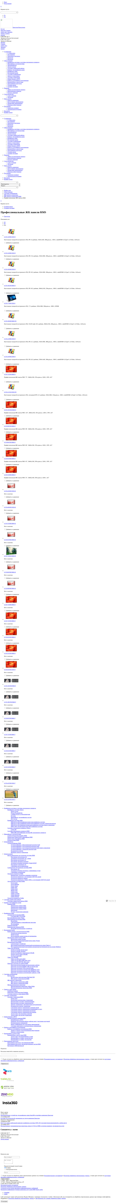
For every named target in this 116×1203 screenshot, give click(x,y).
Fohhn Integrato (15, 895)
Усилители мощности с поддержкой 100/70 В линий (26, 876)
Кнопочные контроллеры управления (22, 1000)
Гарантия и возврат (13, 108)
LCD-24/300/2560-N (10, 356)
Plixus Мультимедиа (16, 813)
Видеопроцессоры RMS (14, 942)
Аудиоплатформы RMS (14, 843)
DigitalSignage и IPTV (17, 1020)
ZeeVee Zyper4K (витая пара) (19, 950)
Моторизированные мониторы (16, 985)
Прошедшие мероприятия (14, 103)
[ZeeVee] (7, 1098)
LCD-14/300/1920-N (10, 237)
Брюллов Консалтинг (18, 27)
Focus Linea (14, 883)
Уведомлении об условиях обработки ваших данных (50, 1198)
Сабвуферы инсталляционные (19, 866)
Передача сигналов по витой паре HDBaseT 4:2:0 (25, 969)
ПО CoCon (14, 819)
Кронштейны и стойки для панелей (21, 1039)
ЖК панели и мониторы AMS (19, 981)
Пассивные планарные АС (18, 864)
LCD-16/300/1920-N (10, 253)
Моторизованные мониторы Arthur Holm (23, 986)
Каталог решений (12, 92)
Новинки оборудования (14, 105)
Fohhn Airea (14, 889)
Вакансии (10, 57)
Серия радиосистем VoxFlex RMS (17, 835)
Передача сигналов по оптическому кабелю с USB (25, 972)
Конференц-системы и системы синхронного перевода (23, 62)
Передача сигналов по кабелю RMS (17, 963)
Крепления (14, 910)
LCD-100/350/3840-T (10, 702)
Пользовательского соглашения (53, 1059)
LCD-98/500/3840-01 (10, 588)
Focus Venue (14, 886)
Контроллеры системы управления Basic (22, 1001)
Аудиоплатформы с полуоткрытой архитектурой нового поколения (30, 848)
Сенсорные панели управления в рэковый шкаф (25, 1007)
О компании (7, 51)
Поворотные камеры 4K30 (18, 907)
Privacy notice (111, 900)
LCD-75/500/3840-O (10, 604)
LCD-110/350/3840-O (10, 410)
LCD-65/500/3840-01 (10, 539)
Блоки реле (14, 998)
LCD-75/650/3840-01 (10, 556)
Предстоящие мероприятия (15, 102)
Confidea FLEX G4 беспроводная (20, 814)
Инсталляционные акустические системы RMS (21, 855)
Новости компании (13, 100)
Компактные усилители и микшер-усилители (24, 875)
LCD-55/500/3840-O (10, 475)
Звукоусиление (11, 67)
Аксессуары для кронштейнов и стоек (22, 1036)
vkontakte (6, 1192)
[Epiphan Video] (7, 1090)
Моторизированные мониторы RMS (21, 988)
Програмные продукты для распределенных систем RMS (24, 1044)
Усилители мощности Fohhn (15, 898)
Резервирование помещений (19, 1023)
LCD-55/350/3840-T (9, 767)
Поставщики (11, 54)
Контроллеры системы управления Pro (22, 1003)
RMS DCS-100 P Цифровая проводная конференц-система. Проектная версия (33, 823)
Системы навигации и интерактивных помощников (26, 1026)
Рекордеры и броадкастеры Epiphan (17, 992)
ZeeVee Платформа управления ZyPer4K (22, 953)
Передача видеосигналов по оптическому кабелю (25, 965)
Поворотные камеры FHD (18, 905)
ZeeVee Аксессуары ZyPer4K (19, 954)
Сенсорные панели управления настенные (23, 1010)
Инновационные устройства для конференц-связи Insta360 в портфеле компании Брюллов (27, 1115)
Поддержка (7, 106)
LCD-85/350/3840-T (9, 718)
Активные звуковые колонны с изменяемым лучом (25, 870)
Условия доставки (12, 86)
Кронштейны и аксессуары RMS (16, 1035)
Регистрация (7, 3)
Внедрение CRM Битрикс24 (15, 1045)
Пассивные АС (15, 869)
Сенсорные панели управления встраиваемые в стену (26, 1009)
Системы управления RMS (15, 997)
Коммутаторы (15, 934)
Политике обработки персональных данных (21, 1198)
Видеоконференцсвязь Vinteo (15, 918)
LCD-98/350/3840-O (10, 426)
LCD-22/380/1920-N (10, 339)
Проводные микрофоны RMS (16, 838)
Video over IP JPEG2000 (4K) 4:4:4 (20, 960)
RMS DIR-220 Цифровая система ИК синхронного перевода (28, 832)
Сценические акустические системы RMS (19, 867)
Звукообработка (12, 65)
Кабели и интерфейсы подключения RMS (19, 1029)
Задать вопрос (5, 1139)
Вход (5, 2)
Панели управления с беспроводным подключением (26, 1004)
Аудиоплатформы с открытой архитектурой (23, 849)
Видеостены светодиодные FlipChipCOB (23, 977)
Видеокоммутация (12, 73)
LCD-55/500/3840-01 (10, 523)
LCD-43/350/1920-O (10, 669)
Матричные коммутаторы (18, 939)
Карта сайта (39, 1189)
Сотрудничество (9, 94)
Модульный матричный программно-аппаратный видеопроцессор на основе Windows (36, 946)
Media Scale (14, 890)
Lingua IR (13, 829)
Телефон (8, 1168)
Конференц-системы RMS (15, 820)
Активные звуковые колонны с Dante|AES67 (24, 863)
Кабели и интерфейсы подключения (17, 80)
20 (4, 222)
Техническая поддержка (14, 109)
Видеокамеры (15, 924)
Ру (5, 15)
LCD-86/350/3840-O (10, 442)
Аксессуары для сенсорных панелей (21, 1013)
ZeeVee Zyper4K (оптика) (18, 951)
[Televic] (7, 1082)
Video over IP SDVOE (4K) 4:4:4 (20, 962)
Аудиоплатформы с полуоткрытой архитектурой (25, 846)
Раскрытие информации (8, 1189)
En (5, 17)
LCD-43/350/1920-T (9, 783)
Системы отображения (14, 74)
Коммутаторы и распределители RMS (18, 931)
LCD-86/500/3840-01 (10, 572)
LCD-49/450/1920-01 (10, 507)
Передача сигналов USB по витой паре (22, 968)
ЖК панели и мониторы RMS (12, 196)
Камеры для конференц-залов (16, 70)
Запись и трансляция (13, 76)
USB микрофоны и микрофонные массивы (23, 922)
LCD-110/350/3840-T (10, 686)
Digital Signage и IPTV (13, 79)
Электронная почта (11, 1169)
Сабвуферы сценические (18, 872)
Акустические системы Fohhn (16, 881)
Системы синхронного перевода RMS (18, 831)
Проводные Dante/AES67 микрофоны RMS (20, 837)
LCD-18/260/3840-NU (10, 321)
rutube (5, 1194)
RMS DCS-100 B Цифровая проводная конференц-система (28, 822)
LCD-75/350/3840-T (9, 734)
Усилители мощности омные (19, 878)
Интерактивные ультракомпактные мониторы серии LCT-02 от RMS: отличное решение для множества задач (32, 1126)
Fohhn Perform (15, 896)
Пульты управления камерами (19, 911)
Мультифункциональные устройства (21, 928)
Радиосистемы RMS (13, 840)
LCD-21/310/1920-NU (10, 392)
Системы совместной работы (15, 68)
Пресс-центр (7, 99)
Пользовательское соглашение (9, 1185)
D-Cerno (13, 816)
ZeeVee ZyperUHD (16, 956)
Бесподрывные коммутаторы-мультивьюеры (24, 936)
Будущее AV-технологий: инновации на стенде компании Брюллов (20, 1118)
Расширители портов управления (20, 1006)
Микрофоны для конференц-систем (21, 817)
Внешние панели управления (19, 852)
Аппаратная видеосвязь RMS (15, 915)
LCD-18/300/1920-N (10, 269)
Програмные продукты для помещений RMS (20, 1042)
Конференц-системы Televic (15, 810)
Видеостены (11, 975)
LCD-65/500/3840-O (10, 458)
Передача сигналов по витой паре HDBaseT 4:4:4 (25, 971)
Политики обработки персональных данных (76, 1059)
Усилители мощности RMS (15, 873)
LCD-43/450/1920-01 (10, 491)
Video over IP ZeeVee (13, 948)
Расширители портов (17, 851)
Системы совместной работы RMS (17, 901)
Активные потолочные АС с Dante (21, 858)
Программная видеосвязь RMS (16, 919)
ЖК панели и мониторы (11, 195)
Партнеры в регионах (13, 56)
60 (4, 223)
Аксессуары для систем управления (21, 1015)
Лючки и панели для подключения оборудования (25, 1030)
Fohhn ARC (14, 887)
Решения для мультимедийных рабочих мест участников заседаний (30, 1021)
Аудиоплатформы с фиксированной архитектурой (25, 845)
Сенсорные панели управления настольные (23, 1012)
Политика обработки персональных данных (13, 1186)
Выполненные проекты (14, 91)
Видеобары (14, 921)
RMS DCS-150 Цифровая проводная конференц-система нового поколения (32, 825)
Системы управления (13, 77)
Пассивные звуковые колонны (19, 861)
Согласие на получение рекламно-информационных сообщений (19, 1188)
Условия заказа (11, 85)
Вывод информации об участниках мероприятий (25, 1024)
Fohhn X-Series (15, 893)
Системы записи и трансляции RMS (18, 994)
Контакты (10, 59)
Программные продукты (14, 83)
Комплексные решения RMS (15, 927)
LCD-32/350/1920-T (9, 799)
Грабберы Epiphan (12, 991)
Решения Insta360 (12, 925)
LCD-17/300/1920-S (9, 303)
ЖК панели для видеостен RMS (20, 978)
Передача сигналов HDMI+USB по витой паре (24, 966)
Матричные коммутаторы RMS (16, 937)
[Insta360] (10, 1106)
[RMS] (7, 1075)
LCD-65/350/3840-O (10, 637)
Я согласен (4, 1201)
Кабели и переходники (17, 1032)
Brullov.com (7, 190)
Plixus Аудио (14, 811)
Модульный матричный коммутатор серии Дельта (25, 940)
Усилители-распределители (19, 933)
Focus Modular (15, 884)
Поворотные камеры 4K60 (18, 908)
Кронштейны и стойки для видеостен (22, 1038)
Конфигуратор (8, 112)
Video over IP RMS (12, 957)
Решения (6, 88)
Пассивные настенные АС (18, 860)
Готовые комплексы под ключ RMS (25, 1189)
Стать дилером (11, 95)
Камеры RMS (11, 904)
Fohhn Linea (14, 892)
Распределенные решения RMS (16, 1018)
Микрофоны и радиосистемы (15, 64)
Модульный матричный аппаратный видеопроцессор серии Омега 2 (31, 945)
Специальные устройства (18, 943)
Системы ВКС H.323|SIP (18, 916)
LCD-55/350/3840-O (10, 653)
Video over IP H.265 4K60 (18, 959)
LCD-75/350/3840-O (10, 374)
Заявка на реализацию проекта (16, 89)
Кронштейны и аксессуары (15, 82)
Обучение (10, 97)
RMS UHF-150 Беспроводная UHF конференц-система (27, 826)
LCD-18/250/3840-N (10, 285)
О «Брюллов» (11, 53)
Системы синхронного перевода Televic (19, 828)
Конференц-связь (12, 71)
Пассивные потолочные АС (19, 857)
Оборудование (8, 60)
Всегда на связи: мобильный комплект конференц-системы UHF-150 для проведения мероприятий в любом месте (34, 1123)
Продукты (7, 216)
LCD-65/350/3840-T (9, 750)
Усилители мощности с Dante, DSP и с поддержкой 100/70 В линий (30, 880)
